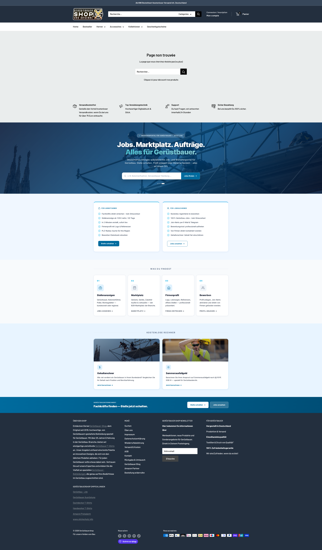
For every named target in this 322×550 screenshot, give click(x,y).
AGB (127, 451)
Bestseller (87, 26)
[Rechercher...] (183, 72)
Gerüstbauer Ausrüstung (84, 497)
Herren (99, 26)
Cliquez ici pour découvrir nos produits (161, 79)
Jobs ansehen (176, 244)
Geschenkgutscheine (156, 26)
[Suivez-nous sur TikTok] (139, 536)
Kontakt (128, 455)
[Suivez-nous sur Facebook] (120, 536)
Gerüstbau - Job (80, 491)
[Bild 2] (159, 183)
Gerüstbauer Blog (132, 464)
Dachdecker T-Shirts (82, 502)
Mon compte (213, 15)
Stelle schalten (107, 244)
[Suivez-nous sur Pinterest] (134, 536)
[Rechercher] (198, 14)
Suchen (128, 426)
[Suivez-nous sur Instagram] (129, 536)
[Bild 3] (163, 183)
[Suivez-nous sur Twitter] (124, 536)
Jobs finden (189, 176)
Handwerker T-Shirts (82, 508)
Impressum (130, 434)
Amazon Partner (132, 468)
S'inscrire (170, 458)
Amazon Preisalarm (82, 513)
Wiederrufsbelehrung (134, 443)
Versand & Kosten (132, 447)
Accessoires (115, 26)
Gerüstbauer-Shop (98, 426)
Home (75, 26)
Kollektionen (134, 26)
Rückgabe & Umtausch (135, 460)
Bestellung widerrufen (135, 472)
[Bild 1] (157, 183)
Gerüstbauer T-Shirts (104, 446)
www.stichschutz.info (83, 519)
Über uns (129, 430)
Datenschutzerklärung (135, 438)
